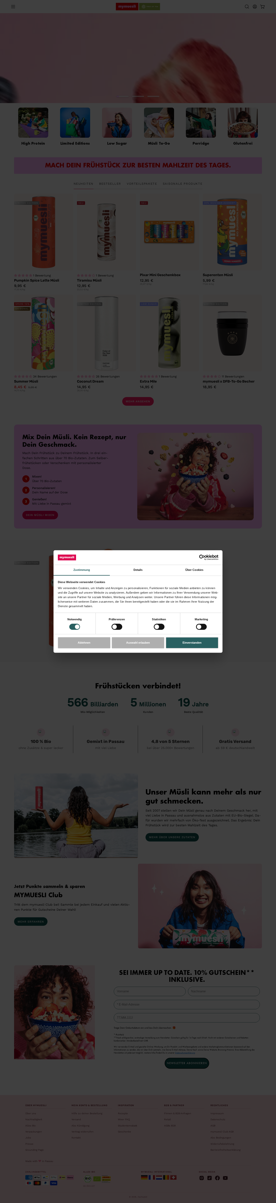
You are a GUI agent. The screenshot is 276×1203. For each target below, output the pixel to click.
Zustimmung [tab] (81, 569)
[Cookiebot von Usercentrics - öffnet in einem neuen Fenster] (202, 557)
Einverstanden (191, 642)
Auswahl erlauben (138, 642)
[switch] (117, 627)
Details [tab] (138, 569)
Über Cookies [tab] (194, 569)
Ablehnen (84, 642)
